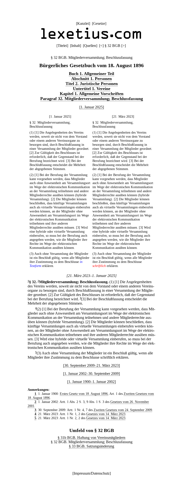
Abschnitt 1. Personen (91, 78)
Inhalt (75, 46)
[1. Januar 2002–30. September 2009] (91, 373)
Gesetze (99, 23)
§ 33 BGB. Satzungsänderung (91, 446)
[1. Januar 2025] (91, 107)
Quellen (90, 46)
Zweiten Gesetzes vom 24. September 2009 (123, 410)
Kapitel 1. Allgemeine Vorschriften (91, 93)
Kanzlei (83, 23)
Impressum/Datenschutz (92, 473)
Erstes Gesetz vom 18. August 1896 (84, 394)
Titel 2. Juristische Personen (92, 83)
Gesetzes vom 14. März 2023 (105, 414)
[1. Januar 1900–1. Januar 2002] (91, 382)
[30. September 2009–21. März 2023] (91, 365)
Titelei (62, 46)
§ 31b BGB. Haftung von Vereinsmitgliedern (91, 438)
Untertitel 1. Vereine (91, 88)
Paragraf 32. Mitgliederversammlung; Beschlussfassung (91, 98)
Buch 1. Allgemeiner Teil (91, 73)
